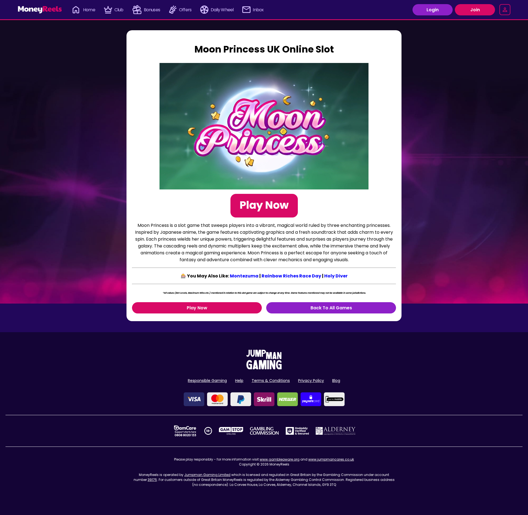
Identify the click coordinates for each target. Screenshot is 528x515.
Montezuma (244, 276)
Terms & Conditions (271, 380)
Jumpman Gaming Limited (207, 474)
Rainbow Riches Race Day (291, 276)
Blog (336, 380)
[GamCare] (185, 431)
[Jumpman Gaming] (264, 368)
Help (239, 380)
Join (475, 10)
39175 (152, 479)
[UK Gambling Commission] (264, 431)
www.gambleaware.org (279, 459)
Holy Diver (336, 276)
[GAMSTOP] (231, 431)
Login (433, 10)
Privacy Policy (311, 380)
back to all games (331, 308)
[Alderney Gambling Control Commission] (336, 431)
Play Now (197, 308)
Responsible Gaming (207, 380)
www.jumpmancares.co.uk (331, 459)
